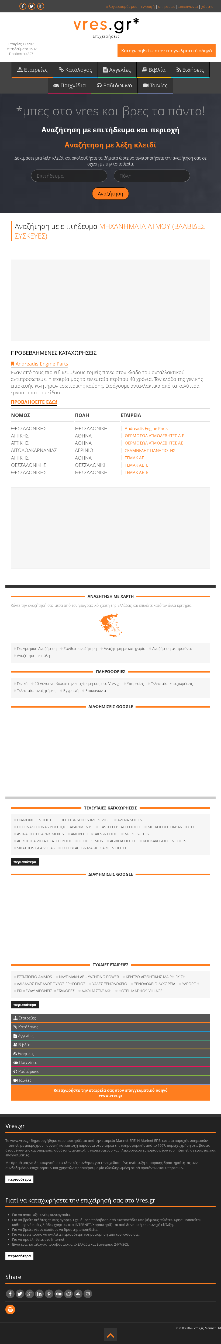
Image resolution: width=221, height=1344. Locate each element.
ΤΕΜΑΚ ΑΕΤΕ (136, 465)
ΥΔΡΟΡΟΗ (190, 983)
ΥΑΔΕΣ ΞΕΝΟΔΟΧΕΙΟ (109, 983)
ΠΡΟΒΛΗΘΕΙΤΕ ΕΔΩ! (34, 402)
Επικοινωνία (95, 690)
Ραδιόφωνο (117, 85)
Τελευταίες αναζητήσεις (36, 690)
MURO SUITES (137, 833)
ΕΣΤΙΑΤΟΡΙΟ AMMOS (34, 976)
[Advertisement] (110, 300)
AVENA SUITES (130, 819)
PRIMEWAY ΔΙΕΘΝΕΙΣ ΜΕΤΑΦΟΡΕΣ (46, 990)
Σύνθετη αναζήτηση (80, 648)
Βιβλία (156, 69)
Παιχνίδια (72, 85)
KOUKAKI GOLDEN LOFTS (164, 840)
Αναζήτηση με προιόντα (172, 648)
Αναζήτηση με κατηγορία (124, 648)
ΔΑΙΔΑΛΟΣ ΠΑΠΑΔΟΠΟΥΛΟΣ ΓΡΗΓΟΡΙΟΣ (51, 983)
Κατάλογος (78, 69)
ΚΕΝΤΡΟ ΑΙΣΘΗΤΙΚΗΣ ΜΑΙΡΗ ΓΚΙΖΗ (155, 976)
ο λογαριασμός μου (121, 6)
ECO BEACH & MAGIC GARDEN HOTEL (94, 847)
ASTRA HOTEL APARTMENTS (40, 833)
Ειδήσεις (192, 69)
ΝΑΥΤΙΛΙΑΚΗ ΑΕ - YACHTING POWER (89, 976)
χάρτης (207, 6)
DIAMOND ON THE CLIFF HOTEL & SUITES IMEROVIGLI (63, 819)
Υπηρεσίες (135, 683)
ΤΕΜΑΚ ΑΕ (134, 457)
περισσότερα (24, 861)
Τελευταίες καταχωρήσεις (172, 683)
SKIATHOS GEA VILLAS (36, 847)
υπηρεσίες (166, 6)
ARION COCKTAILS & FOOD (94, 833)
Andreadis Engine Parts (41, 363)
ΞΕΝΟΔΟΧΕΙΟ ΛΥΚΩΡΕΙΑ (154, 983)
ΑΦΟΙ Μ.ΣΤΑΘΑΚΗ (97, 990)
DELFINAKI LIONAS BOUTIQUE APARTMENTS (54, 826)
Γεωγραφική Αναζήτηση (37, 648)
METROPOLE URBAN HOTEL (171, 826)
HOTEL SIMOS (91, 840)
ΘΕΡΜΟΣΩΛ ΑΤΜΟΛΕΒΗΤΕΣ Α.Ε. (155, 435)
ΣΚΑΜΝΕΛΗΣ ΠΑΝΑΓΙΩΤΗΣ (150, 450)
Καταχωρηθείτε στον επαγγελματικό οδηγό (166, 50)
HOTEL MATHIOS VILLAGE (141, 990)
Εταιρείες (35, 69)
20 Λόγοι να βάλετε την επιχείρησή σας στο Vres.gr (77, 683)
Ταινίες (158, 85)
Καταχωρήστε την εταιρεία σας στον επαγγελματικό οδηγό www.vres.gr (111, 1093)
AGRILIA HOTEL (123, 840)
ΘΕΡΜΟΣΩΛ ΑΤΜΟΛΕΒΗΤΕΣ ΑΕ (154, 443)
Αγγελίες (119, 69)
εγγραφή (148, 6)
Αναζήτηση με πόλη (33, 655)
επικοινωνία (188, 6)
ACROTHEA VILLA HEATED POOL (44, 840)
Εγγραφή (70, 690)
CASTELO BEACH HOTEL (120, 826)
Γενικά (22, 683)
